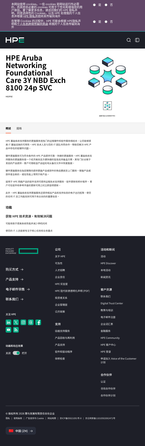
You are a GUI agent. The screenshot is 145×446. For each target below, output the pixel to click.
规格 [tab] (19, 128)
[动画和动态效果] (16, 353)
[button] (128, 40)
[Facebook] (38, 322)
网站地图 (52, 418)
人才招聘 (60, 270)
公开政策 (60, 311)
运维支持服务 (62, 331)
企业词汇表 (107, 324)
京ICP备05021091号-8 (71, 418)
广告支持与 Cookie (35, 418)
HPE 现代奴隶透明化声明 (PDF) (72, 291)
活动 (103, 256)
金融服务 (106, 331)
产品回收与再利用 (65, 338)
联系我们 (106, 296)
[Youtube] (8, 330)
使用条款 (18, 418)
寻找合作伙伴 (108, 388)
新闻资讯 (106, 277)
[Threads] (31, 322)
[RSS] (16, 330)
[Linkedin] (8, 322)
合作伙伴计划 (108, 395)
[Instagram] (23, 322)
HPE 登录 (106, 351)
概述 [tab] (8, 128)
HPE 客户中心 (108, 344)
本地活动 (106, 270)
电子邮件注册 (108, 317)
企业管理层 (61, 304)
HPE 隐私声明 (32, 16)
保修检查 (60, 358)
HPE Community (110, 338)
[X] (16, 322)
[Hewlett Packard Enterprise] (15, 40)
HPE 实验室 (61, 284)
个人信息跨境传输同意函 (32, 24)
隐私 (8, 418)
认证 (103, 381)
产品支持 (60, 344)
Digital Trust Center (112, 303)
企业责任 (60, 277)
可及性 (58, 263)
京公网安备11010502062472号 (100, 418)
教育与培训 (107, 310)
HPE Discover (108, 263)
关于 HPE (60, 256)
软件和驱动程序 (63, 351)
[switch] (14, 353)
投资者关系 (61, 297)
